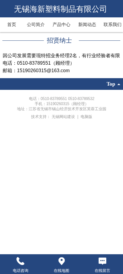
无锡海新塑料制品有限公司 (61, 9)
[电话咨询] (20, 261)
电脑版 (86, 116)
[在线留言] (102, 261)
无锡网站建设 (64, 116)
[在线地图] (61, 261)
